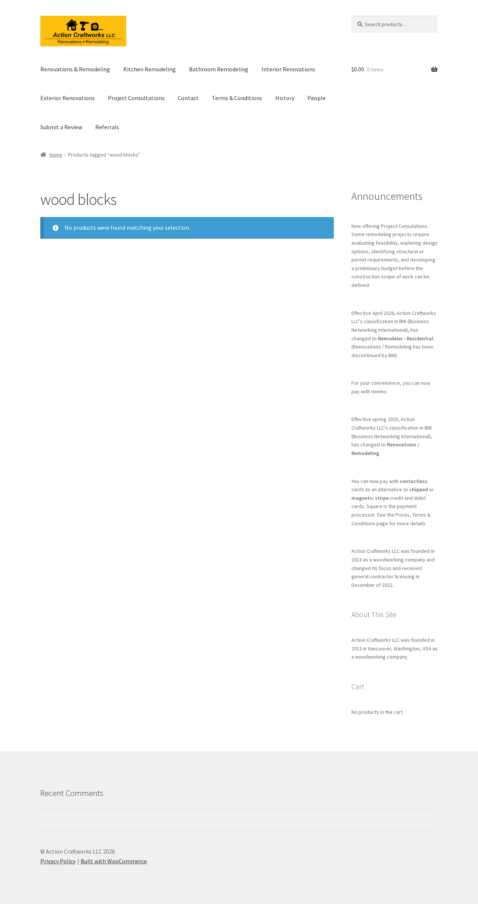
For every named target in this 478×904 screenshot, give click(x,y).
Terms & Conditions (237, 98)
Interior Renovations (288, 69)
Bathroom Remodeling (218, 69)
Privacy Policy (57, 861)
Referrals (107, 127)
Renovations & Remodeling (75, 69)
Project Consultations (136, 98)
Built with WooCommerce (114, 861)
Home (55, 154)
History (284, 98)
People (316, 98)
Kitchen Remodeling (149, 69)
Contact (188, 98)
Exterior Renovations (67, 98)
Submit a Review (61, 127)
